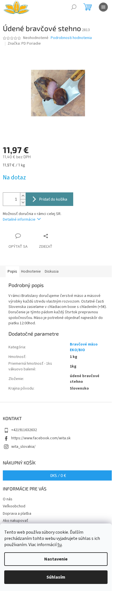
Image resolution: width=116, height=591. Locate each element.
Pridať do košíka (53, 199)
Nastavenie (56, 559)
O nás (7, 499)
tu (59, 545)
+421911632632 (24, 430)
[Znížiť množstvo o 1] (23, 202)
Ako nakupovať (15, 520)
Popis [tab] (12, 271)
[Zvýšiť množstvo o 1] (23, 196)
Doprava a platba (17, 513)
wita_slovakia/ (23, 446)
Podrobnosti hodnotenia (71, 38)
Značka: (24, 43)
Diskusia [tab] (52, 271)
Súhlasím (55, 577)
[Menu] (103, 7)
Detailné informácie (19, 219)
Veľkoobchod (14, 506)
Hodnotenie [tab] (31, 271)
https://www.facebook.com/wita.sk (41, 438)
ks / (58, 475)
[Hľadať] (73, 7)
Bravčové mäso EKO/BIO (84, 347)
